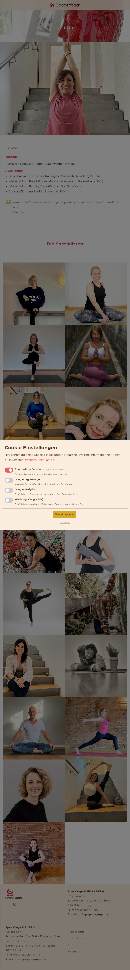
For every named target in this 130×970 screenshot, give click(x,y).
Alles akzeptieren (64, 514)
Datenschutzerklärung (39, 460)
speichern (65, 522)
